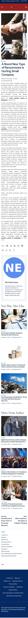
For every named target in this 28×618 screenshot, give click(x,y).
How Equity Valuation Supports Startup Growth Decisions (11, 334)
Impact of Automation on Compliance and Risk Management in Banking (14, 473)
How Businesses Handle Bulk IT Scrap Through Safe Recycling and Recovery (14, 399)
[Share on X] (10, 245)
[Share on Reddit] (2, 250)
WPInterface (4, 611)
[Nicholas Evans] (14, 267)
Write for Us (4, 539)
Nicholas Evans (7, 80)
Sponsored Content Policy (8, 556)
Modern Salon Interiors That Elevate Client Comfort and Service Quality (13, 366)
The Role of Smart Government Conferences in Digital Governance (13, 505)
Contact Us (4, 535)
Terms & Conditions (6, 546)
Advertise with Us (6, 542)
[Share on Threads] (10, 250)
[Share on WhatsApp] (18, 245)
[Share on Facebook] (7, 245)
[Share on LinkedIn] (14, 245)
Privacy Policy (5, 544)
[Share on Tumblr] (6, 250)
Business (3, 61)
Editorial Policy (5, 551)
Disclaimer (4, 549)
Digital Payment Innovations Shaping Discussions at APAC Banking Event (13, 441)
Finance (3, 438)
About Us (4, 537)
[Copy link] (13, 250)
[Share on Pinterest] (22, 245)
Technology (4, 502)
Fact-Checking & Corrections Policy (11, 553)
